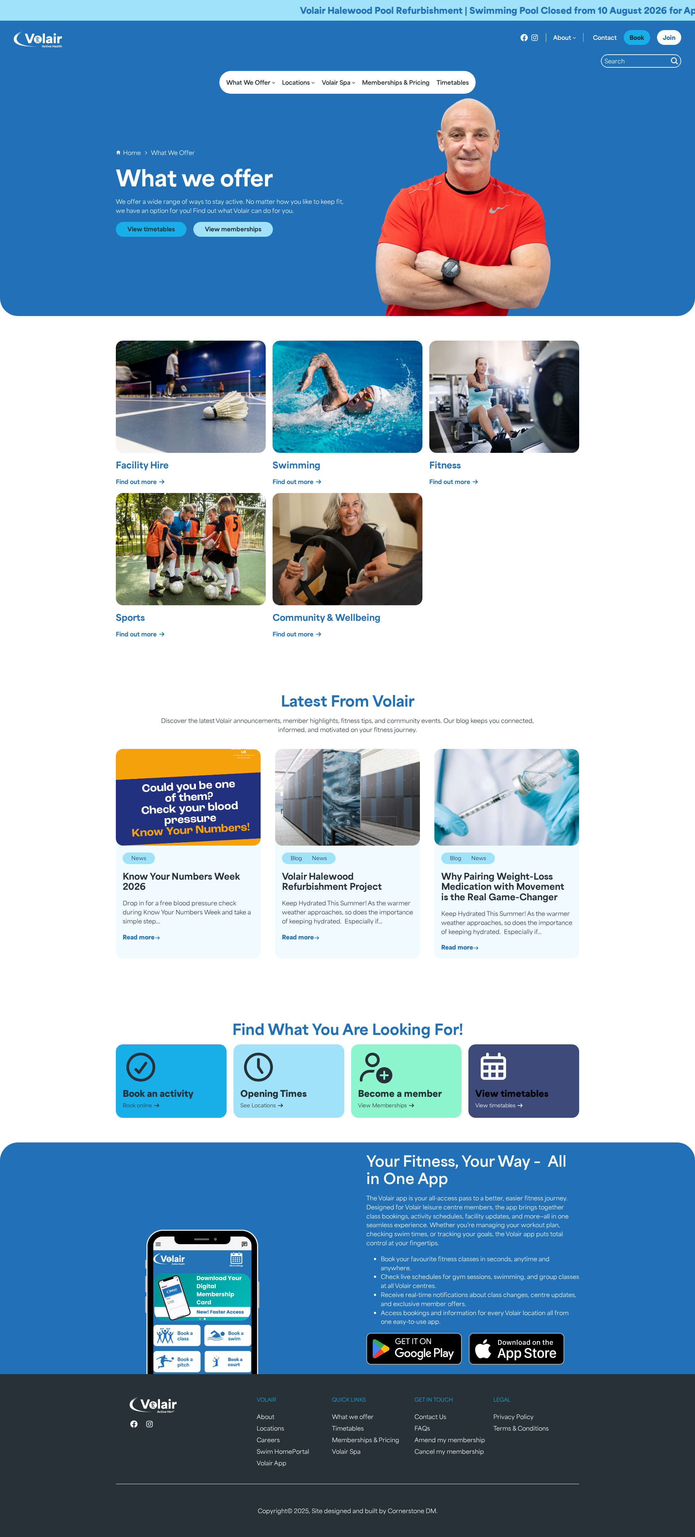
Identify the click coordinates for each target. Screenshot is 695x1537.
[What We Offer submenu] (273, 82)
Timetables (348, 1428)
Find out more (137, 481)
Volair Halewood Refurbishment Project (332, 881)
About (265, 1416)
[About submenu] (574, 37)
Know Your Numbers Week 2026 (181, 881)
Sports (130, 617)
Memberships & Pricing (365, 1440)
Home (132, 152)
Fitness (445, 465)
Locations (270, 1428)
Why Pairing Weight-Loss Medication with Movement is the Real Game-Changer (502, 886)
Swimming (296, 465)
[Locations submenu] (313, 82)
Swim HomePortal (283, 1451)
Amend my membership (449, 1440)
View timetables (151, 229)
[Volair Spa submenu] (353, 82)
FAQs (422, 1428)
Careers (268, 1440)
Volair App (271, 1463)
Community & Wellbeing (326, 617)
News (138, 858)
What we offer (353, 1416)
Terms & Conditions (521, 1428)
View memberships (233, 229)
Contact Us (430, 1416)
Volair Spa (346, 1451)
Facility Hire (142, 465)
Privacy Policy (513, 1416)
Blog (296, 858)
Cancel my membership (449, 1451)
